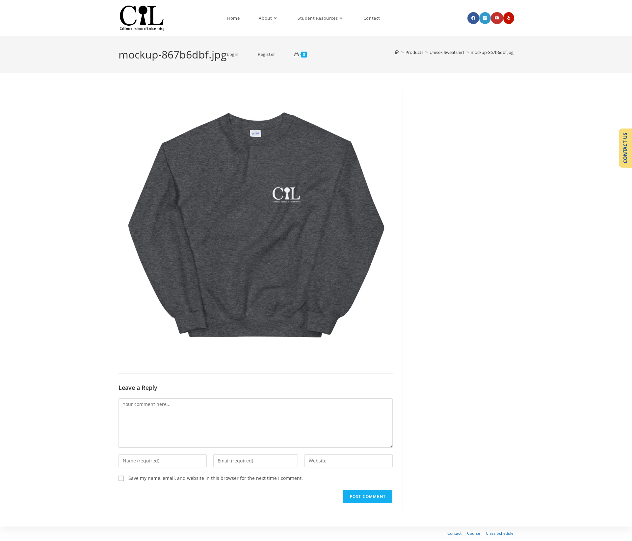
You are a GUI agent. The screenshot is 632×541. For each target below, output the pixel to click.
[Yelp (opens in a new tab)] (508, 18)
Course (473, 533)
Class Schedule (500, 533)
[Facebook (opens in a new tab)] (473, 18)
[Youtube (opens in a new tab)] (497, 18)
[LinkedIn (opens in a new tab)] (485, 18)
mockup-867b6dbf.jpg (492, 52)
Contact (454, 533)
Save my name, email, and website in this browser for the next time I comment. (215, 478)
